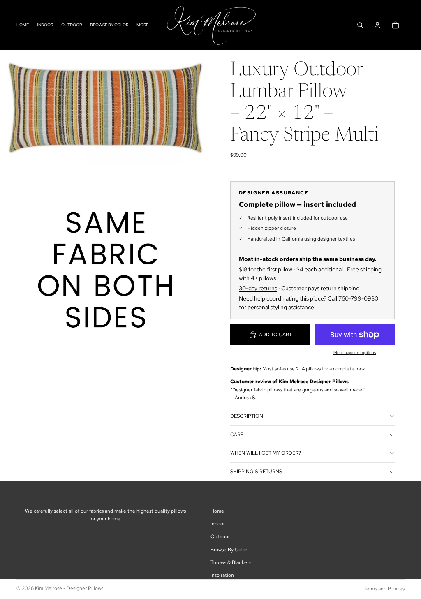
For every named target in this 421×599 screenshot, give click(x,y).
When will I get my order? (265, 453)
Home (217, 511)
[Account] (377, 25)
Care (236, 434)
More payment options (354, 352)
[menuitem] (142, 24)
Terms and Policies (384, 588)
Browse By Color (228, 549)
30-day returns (258, 288)
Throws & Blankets (230, 562)
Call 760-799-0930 (353, 298)
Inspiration (222, 575)
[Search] (360, 25)
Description (246, 416)
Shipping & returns (256, 471)
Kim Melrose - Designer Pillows (69, 588)
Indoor (217, 523)
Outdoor (220, 536)
